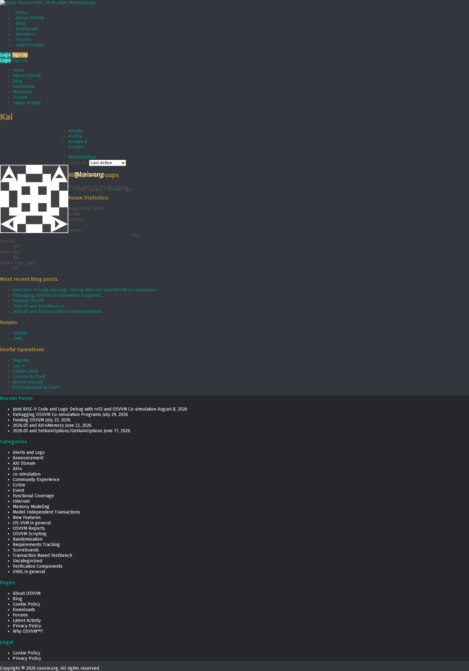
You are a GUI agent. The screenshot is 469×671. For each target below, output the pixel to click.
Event (18, 490)
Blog (21, 23)
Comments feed (29, 376)
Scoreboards (26, 550)
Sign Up (20, 55)
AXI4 (17, 468)
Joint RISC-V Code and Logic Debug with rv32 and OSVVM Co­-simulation (84, 290)
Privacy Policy (27, 626)
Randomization (27, 539)
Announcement (28, 458)
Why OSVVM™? (28, 631)
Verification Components (38, 566)
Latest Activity (30, 45)
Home (22, 12)
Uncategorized (27, 561)
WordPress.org (28, 382)
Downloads (27, 29)
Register (21, 360)
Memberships (82, 157)
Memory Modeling (31, 506)
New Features (27, 517)
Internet (21, 501)
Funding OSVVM (28, 300)
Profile (75, 136)
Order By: (78, 162)
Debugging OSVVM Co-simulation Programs (57, 295)
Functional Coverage (33, 496)
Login (5, 55)
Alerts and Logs (29, 452)
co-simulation (27, 474)
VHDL (18, 338)
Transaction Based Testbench (42, 555)
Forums (23, 39)
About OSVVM (30, 18)
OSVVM (20, 333)
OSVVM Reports (29, 528)
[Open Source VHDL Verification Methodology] (48, 2)
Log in (19, 365)
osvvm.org (47, 668)
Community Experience (36, 479)
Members (25, 34)
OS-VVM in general (32, 523)
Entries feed (25, 371)
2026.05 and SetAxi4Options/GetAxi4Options (57, 311)
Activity (75, 131)
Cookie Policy (26, 604)
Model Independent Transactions (46, 512)
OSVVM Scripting (30, 533)
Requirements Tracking (36, 544)
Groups (77, 141)
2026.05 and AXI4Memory (38, 306)
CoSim (19, 485)
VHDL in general (29, 571)
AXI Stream (24, 463)
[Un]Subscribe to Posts (36, 387)
